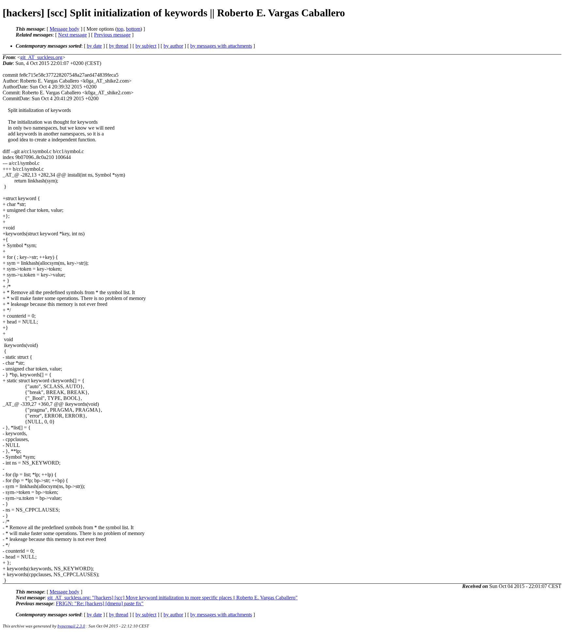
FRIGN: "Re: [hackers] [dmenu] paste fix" (100, 603)
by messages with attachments (221, 46)
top (120, 29)
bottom (133, 29)
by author (173, 46)
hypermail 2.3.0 (71, 626)
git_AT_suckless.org (41, 57)
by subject (145, 46)
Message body (64, 29)
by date (94, 46)
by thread (118, 46)
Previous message (112, 35)
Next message (72, 35)
